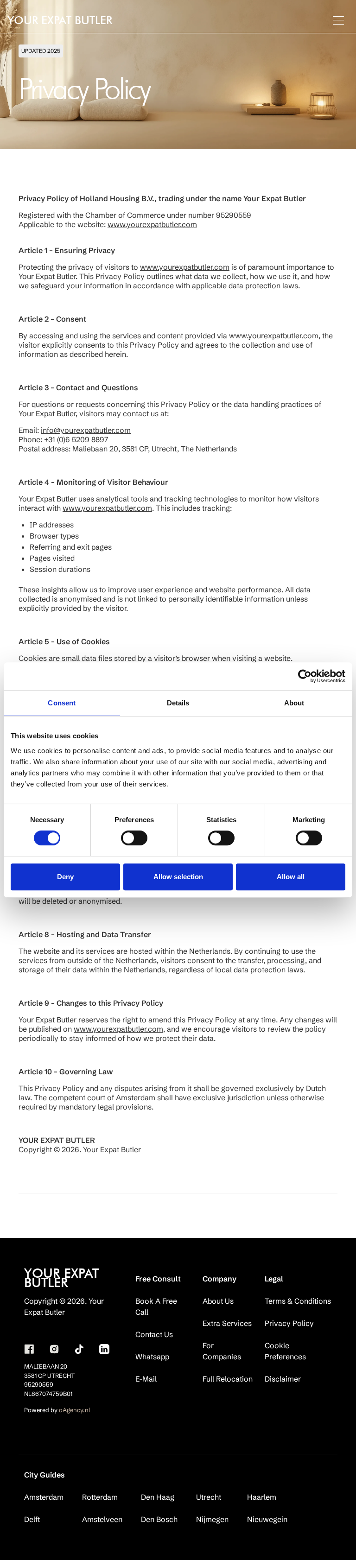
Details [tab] (178, 703)
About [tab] (294, 703)
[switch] (134, 838)
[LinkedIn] (104, 1349)
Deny (65, 877)
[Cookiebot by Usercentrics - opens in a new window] (304, 676)
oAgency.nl (74, 1410)
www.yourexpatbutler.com (152, 224)
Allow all (291, 877)
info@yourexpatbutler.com (86, 430)
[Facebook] (29, 1349)
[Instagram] (54, 1349)
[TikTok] (79, 1349)
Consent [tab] (62, 703)
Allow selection (178, 877)
